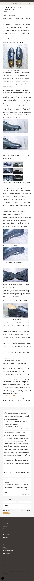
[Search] (27, 3)
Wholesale (4, 551)
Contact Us (4, 544)
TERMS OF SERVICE (20, 571)
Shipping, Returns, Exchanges (8, 550)
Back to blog (17, 404)
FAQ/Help (4, 545)
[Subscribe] (17, 565)
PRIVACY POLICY (13, 571)
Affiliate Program (5, 537)
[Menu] (3, 3)
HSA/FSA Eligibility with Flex (7, 553)
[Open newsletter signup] (2, 578)
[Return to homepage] (6, 524)
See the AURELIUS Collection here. (9, 395)
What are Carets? (6, 534)
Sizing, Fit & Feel (5, 548)
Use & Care (5, 547)
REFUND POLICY (6, 571)
